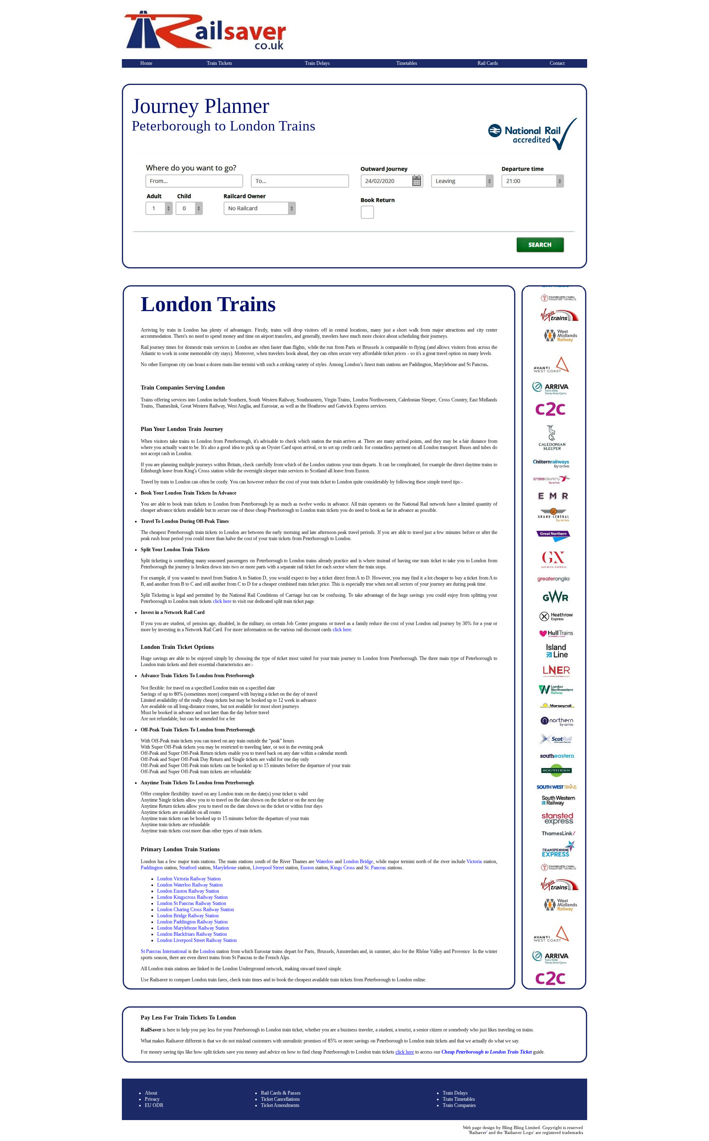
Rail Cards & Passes (281, 1093)
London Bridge (358, 861)
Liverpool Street (268, 868)
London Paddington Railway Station (192, 922)
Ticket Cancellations (280, 1099)
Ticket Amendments (280, 1105)
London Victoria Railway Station (189, 879)
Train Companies (459, 1105)
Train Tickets (219, 63)
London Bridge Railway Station (188, 916)
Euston (307, 868)
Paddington (152, 868)
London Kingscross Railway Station (192, 897)
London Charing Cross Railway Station (195, 909)
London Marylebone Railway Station (193, 928)
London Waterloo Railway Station (190, 885)
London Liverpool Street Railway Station (197, 940)
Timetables (406, 63)
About (151, 1093)
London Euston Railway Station (188, 891)
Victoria (474, 861)
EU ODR (154, 1105)
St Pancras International (164, 951)
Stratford (188, 868)
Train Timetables (459, 1099)
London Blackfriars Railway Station (192, 934)
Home (146, 63)
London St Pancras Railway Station (191, 903)
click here (222, 601)
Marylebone (224, 868)
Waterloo (324, 861)
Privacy (152, 1099)
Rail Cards (488, 63)
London (207, 951)
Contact (557, 63)
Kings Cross (342, 868)
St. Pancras (375, 868)
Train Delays (317, 63)
